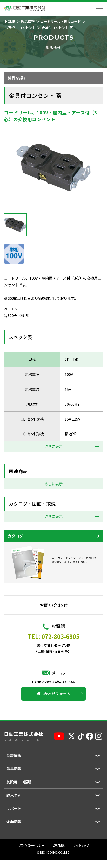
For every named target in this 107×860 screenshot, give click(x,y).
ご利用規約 (58, 845)
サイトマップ (81, 845)
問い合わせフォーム (53, 693)
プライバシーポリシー (31, 845)
